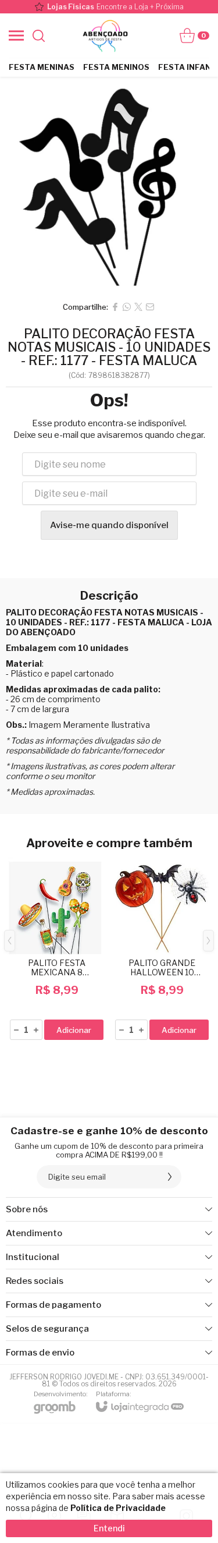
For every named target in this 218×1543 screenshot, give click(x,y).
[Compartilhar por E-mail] (150, 307)
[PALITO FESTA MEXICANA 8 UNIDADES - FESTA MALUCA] (56, 949)
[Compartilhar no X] (138, 307)
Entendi (109, 1528)
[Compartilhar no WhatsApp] (127, 307)
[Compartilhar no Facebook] (115, 307)
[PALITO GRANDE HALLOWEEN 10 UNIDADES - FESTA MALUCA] (162, 949)
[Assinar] (169, 1176)
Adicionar (73, 1030)
